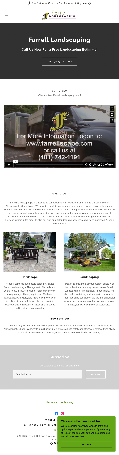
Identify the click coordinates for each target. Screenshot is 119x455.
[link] (59, 15)
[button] (5, 15)
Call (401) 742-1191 (59, 62)
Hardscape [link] (51, 402)
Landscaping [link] (66, 402)
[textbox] (47, 374)
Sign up (96, 374)
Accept (86, 445)
